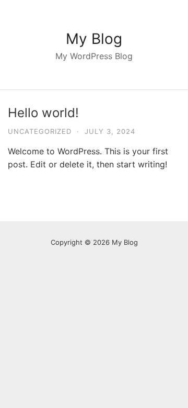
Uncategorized (40, 131)
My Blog (94, 39)
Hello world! (43, 112)
